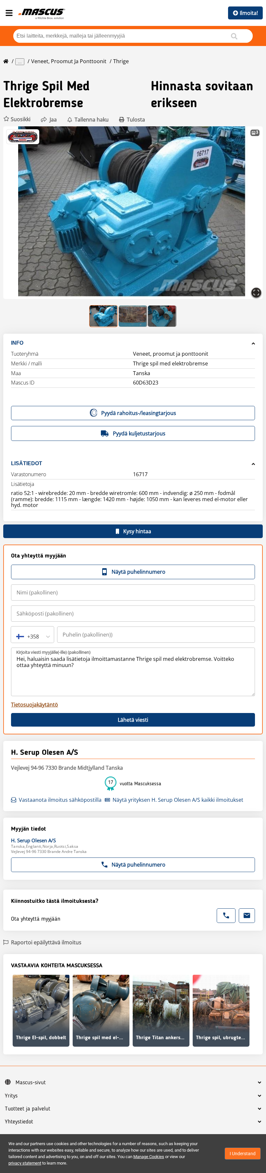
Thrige (121, 61)
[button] (16, 119)
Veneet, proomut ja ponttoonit (68, 61)
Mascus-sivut (31, 1083)
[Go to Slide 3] (162, 316)
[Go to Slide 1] (104, 316)
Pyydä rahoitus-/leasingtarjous (138, 413)
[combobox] (17, 636)
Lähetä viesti (133, 719)
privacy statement (24, 1163)
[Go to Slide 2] (133, 316)
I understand (243, 1153)
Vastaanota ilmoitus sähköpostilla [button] (60, 799)
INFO (17, 343)
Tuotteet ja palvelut (27, 1109)
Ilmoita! (249, 13)
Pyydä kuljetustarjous (139, 433)
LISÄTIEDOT (26, 463)
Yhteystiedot (19, 1122)
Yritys (11, 1096)
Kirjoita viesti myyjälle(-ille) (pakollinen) (53, 652)
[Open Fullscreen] (256, 292)
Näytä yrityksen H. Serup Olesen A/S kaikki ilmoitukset (178, 799)
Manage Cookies (148, 1156)
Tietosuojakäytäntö (34, 704)
